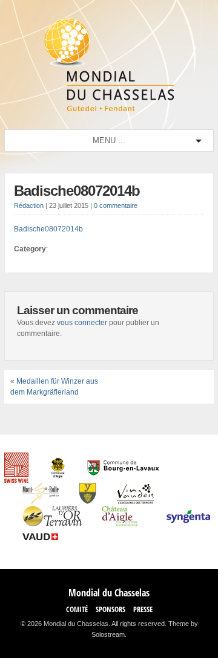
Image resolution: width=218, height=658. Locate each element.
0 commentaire (115, 205)
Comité (77, 609)
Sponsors (110, 609)
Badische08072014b (77, 190)
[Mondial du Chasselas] (109, 109)
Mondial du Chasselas (109, 592)
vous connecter (82, 322)
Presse (143, 609)
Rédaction (29, 205)
